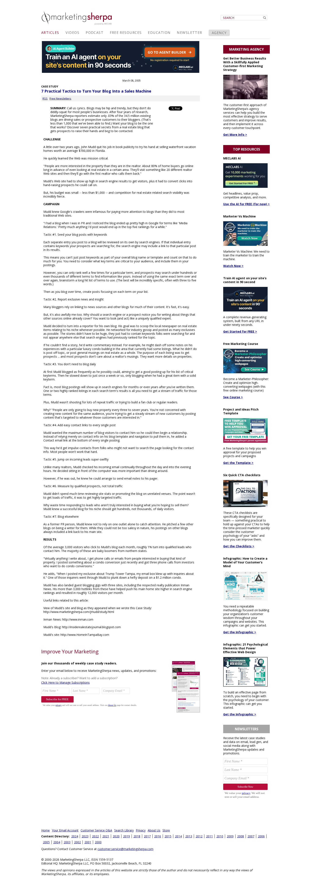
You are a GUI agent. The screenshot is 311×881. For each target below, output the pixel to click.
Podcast (94, 32)
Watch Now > (233, 266)
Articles (50, 32)
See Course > (233, 397)
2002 (77, 842)
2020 (116, 836)
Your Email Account (65, 830)
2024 (74, 836)
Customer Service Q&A (96, 830)
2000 (98, 842)
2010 (219, 836)
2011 (209, 836)
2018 (136, 836)
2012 (199, 836)
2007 (251, 836)
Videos (73, 32)
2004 (56, 842)
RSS (45, 98)
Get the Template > (238, 463)
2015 (168, 836)
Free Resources (126, 32)
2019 (126, 836)
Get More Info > (235, 135)
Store (166, 830)
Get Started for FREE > (240, 331)
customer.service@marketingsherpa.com (125, 849)
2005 (46, 842)
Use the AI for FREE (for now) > (246, 204)
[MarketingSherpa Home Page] (77, 25)
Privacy (141, 830)
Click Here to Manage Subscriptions (65, 682)
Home (45, 830)
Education (159, 32)
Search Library (124, 830)
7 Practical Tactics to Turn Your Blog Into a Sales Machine (96, 91)
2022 (95, 836)
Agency (219, 32)
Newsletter (189, 32)
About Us (154, 830)
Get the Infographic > (239, 632)
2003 (67, 842)
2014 (178, 836)
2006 (261, 836)
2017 (147, 836)
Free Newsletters (60, 98)
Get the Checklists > (238, 546)
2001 (87, 842)
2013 (188, 836)
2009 (230, 836)
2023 (85, 836)
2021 (105, 836)
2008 (240, 836)
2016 (157, 836)
